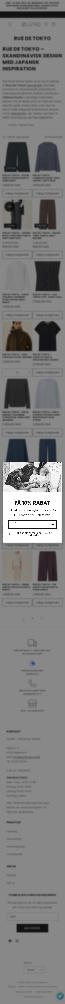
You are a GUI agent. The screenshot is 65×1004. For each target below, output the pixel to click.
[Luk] (57, 466)
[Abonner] (52, 524)
